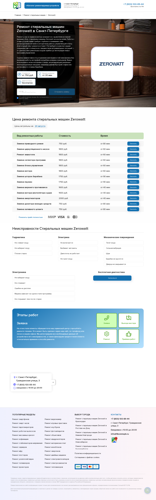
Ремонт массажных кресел (23, 435)
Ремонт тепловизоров (54, 467)
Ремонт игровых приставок (56, 423)
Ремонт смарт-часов (20, 423)
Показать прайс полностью (31, 217)
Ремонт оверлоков (52, 451)
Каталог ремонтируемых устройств (43, 5)
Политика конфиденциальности (88, 453)
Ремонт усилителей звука (22, 459)
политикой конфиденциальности (61, 97)
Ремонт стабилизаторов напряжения (27, 443)
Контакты (116, 414)
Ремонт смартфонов (20, 419)
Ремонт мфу (17, 451)
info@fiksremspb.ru (120, 434)
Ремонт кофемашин (20, 439)
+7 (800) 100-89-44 (133, 4)
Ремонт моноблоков (53, 447)
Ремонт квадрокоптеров (55, 439)
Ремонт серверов (19, 447)
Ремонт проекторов (20, 467)
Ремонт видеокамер (53, 419)
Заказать (133, 144)
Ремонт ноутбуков (52, 427)
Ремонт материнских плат (55, 443)
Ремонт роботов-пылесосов (24, 431)
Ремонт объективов (53, 435)
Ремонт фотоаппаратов (54, 431)
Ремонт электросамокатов (56, 463)
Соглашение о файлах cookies (87, 457)
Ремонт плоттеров (20, 455)
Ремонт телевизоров (21, 463)
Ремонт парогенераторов (22, 427)
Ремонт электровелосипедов (57, 459)
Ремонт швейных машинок (55, 455)
